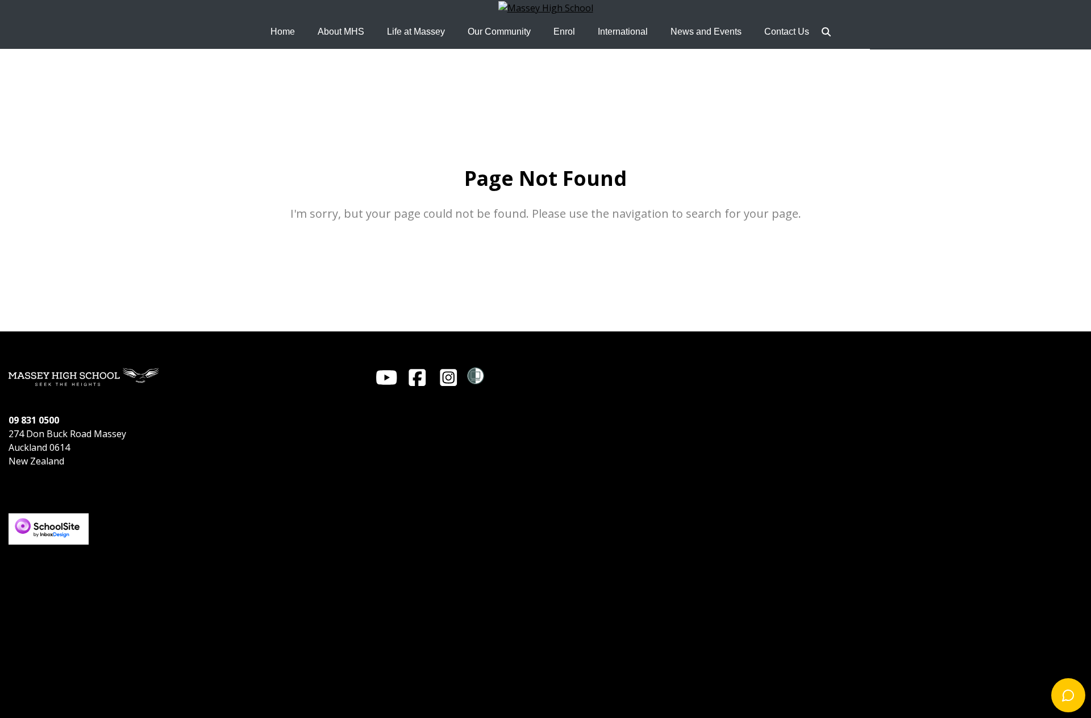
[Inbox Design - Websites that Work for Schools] (49, 519)
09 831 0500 (34, 420)
